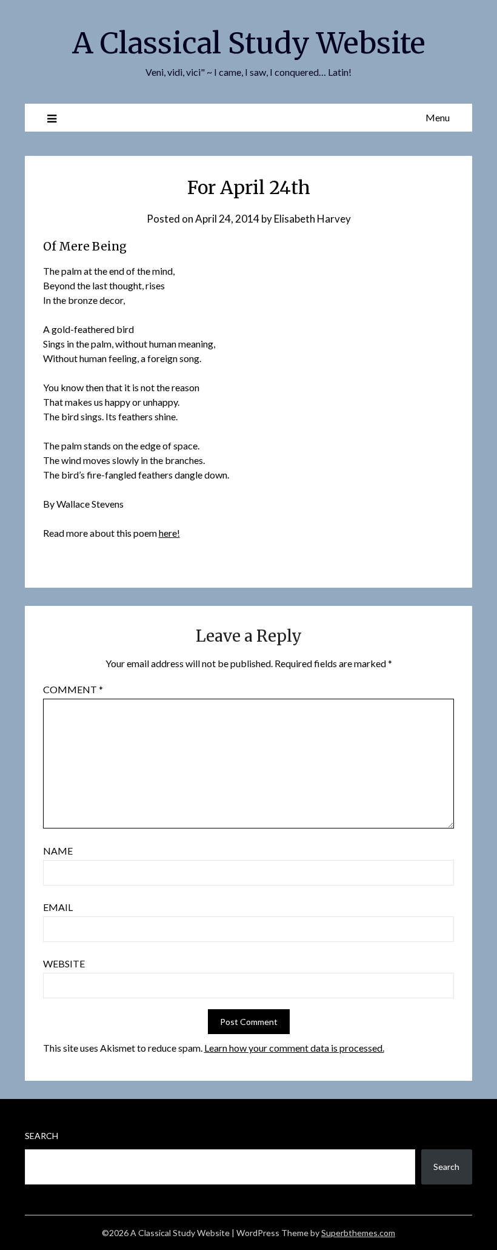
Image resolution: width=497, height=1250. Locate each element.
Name (58, 850)
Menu (437, 117)
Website (64, 963)
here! (169, 533)
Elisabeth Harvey (312, 218)
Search (41, 1136)
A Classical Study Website (248, 43)
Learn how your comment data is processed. (294, 1047)
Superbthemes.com (358, 1233)
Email (58, 907)
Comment (73, 689)
